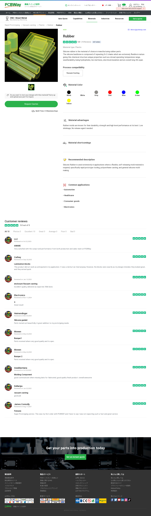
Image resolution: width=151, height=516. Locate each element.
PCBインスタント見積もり (22, 13)
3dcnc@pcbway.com (138, 30)
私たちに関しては (117, 478)
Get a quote (137, 19)
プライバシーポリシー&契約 (120, 486)
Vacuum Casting (73, 73)
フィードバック (111, 13)
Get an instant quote (75, 457)
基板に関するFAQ (46, 480)
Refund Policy (115, 488)
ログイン (136, 4)
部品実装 (51, 13)
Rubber (50, 25)
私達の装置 (44, 486)
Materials (92, 19)
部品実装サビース (11, 480)
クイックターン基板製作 (13, 483)
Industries (105, 19)
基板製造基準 (9, 478)
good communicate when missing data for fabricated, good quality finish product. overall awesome (53, 378)
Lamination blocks (22, 264)
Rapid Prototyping (12, 25)
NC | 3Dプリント (39, 13)
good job (17, 396)
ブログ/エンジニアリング (49, 488)
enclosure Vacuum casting (25, 284)
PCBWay (13, 5)
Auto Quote (62, 19)
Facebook (112, 499)
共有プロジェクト (125, 13)
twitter (115, 499)
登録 (142, 4)
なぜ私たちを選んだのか (94, 13)
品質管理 (8, 491)
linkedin (122, 499)
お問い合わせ (80, 478)
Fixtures (17, 411)
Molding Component (23, 374)
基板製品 (43, 491)
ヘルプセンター (89, 5)
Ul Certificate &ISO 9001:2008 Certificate (87, 500)
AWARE (17, 246)
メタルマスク (9, 486)
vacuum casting (21, 393)
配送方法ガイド (116, 483)
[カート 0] (120, 5)
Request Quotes (31, 104)
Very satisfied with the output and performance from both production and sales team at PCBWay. (52, 249)
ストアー (137, 13)
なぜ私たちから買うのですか (121, 480)
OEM (69, 13)
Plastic (42, 25)
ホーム (8, 13)
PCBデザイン (61, 13)
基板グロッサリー (82, 488)
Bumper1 (18, 338)
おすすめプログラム (82, 491)
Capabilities (77, 19)
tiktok (129, 499)
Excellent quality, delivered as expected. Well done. (33, 287)
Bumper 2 (18, 356)
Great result (18, 305)
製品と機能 (78, 13)
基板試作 (43, 483)
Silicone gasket (20, 320)
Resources (119, 19)
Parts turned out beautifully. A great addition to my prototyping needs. (41, 323)
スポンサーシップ (82, 483)
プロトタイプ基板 (11, 488)
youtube (119, 499)
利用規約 (114, 491)
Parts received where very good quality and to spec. (34, 341)
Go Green (102, 500)
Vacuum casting (29, 25)
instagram (126, 499)
